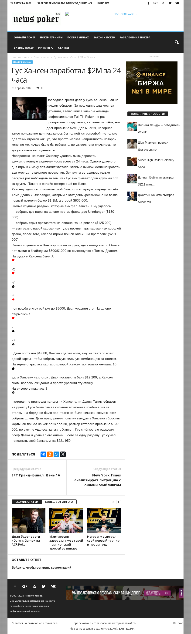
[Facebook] (148, 3)
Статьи (63, 47)
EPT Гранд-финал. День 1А (36, 475)
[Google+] (155, 3)
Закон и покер (104, 37)
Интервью (45, 47)
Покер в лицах (78, 37)
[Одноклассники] (50, 454)
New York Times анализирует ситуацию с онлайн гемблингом (97, 480)
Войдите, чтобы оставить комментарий (41, 567)
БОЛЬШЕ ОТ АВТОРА (59, 501)
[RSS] (163, 3)
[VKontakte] (177, 3)
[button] (176, 42)
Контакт (103, 3)
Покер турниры (51, 37)
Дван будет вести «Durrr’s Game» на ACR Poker (26, 540)
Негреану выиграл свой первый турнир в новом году (103, 540)
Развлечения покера (134, 37)
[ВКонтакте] (43, 454)
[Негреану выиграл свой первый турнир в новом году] (104, 520)
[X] (63, 454)
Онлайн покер (24, 37)
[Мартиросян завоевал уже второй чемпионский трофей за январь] (66, 520)
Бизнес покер (24, 47)
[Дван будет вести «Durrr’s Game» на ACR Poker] (28, 520)
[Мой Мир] (56, 454)
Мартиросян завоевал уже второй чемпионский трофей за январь (66, 542)
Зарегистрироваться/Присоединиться (64, 3)
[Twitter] (170, 3)
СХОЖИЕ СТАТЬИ (26, 501)
